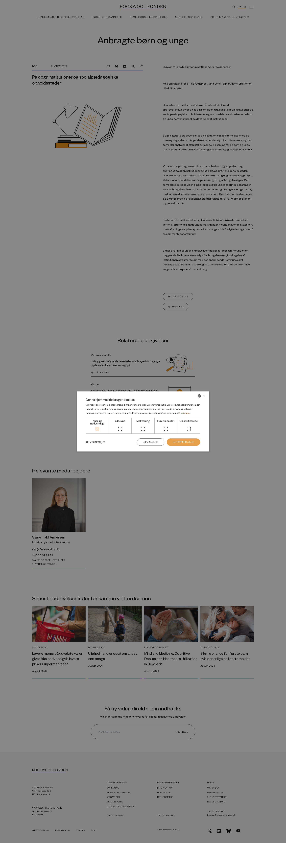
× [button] (204, 396)
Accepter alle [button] (183, 442)
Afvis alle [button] (150, 442)
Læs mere (184, 413)
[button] (95, 442)
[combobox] (199, 396)
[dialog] (143, 421)
